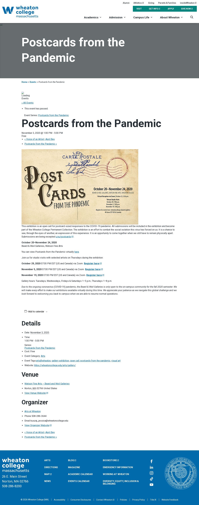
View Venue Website (35, 393)
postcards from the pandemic (95, 360)
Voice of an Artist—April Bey (39, 139)
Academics (91, 17)
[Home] (24, 11)
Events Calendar (78, 481)
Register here (91, 263)
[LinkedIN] (151, 467)
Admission (116, 17)
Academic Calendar (80, 474)
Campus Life (141, 17)
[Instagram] (151, 473)
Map (47, 474)
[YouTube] (151, 485)
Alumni (126, 3)
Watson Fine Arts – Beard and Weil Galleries (46, 383)
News (47, 481)
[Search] (192, 17)
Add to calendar (36, 311)
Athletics (137, 3)
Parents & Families (167, 3)
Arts (43, 356)
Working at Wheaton (116, 474)
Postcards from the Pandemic (40, 143)
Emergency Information (118, 467)
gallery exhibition (60, 360)
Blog (71, 460)
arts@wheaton (43, 360)
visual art (115, 360)
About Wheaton (170, 17)
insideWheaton (187, 3)
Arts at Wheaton (32, 411)
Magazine (74, 467)
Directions (51, 467)
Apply (171, 9)
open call (74, 360)
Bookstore (110, 460)
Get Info (153, 9)
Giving (151, 3)
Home (24, 82)
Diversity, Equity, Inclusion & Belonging (121, 482)
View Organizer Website (36, 425)
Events (33, 82)
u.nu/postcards (63, 236)
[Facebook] (151, 461)
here (76, 251)
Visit (139, 9)
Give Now (186, 9)
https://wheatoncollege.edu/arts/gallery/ (55, 365)
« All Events (28, 102)
